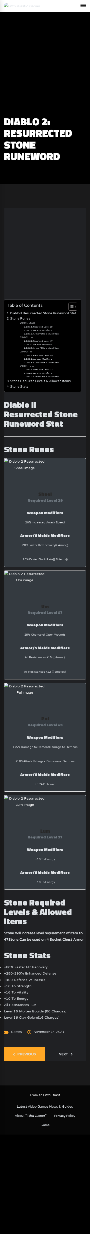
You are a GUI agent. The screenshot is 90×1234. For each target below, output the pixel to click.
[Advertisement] (45, 69)
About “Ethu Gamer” (30, 1116)
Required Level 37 (42, 369)
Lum (31, 366)
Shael (32, 323)
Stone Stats (19, 387)
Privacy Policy (64, 1116)
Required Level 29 (42, 327)
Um (31, 337)
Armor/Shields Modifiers (46, 333)
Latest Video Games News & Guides (45, 1107)
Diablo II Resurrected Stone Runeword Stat (43, 313)
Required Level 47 (42, 341)
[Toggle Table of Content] (70, 306)
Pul (30, 351)
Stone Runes (20, 319)
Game (45, 1125)
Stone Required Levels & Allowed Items (40, 381)
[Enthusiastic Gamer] (22, 6)
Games (16, 1032)
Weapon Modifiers (42, 330)
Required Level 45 (42, 355)
